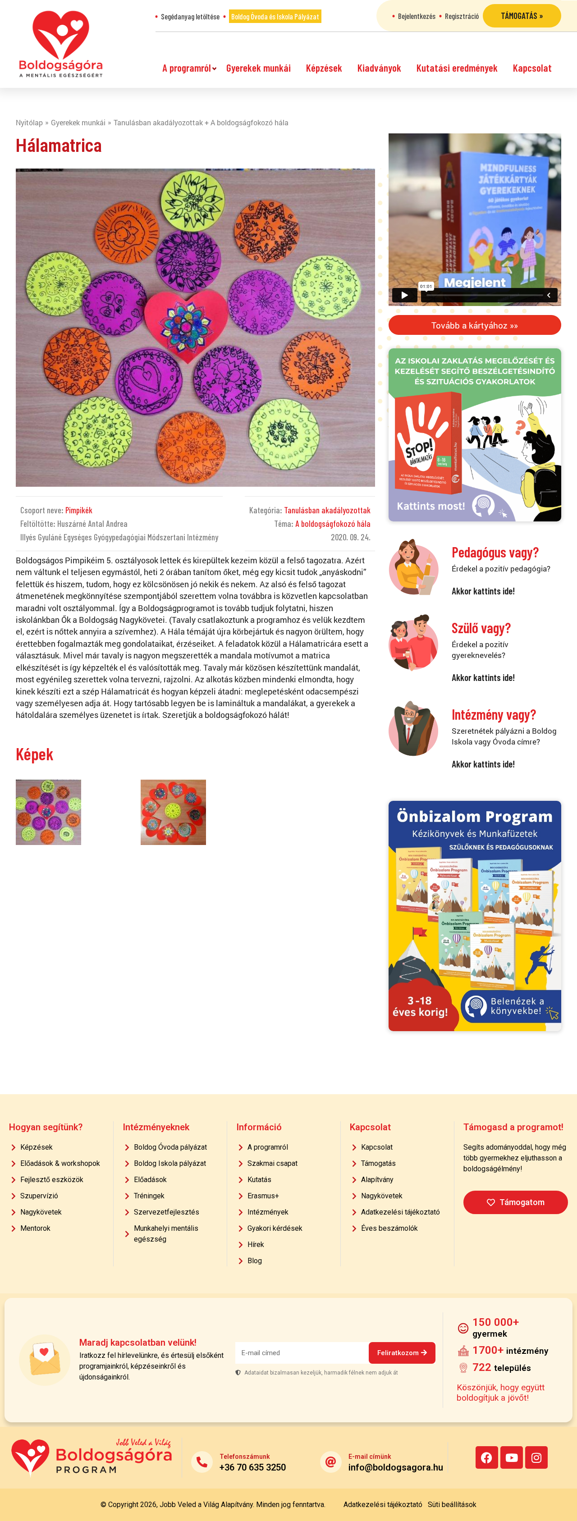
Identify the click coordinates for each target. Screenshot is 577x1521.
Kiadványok (379, 67)
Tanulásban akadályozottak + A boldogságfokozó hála (201, 122)
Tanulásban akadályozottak (327, 510)
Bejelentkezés (416, 15)
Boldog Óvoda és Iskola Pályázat (275, 16)
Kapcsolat (532, 67)
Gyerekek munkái (258, 67)
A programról (186, 67)
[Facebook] (487, 1457)
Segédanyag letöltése (190, 16)
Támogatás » (522, 15)
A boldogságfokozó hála (333, 523)
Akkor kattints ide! (483, 590)
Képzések (324, 67)
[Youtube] (511, 1457)
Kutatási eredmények (457, 67)
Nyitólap (29, 122)
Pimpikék (78, 510)
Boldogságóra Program (61, 44)
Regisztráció (462, 15)
